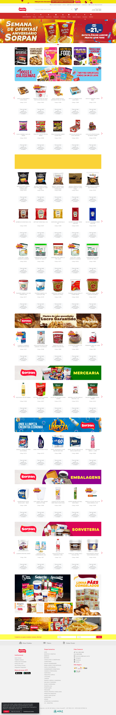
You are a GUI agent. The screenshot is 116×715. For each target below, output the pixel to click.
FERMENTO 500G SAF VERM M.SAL (92, 346)
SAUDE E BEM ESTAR (49, 695)
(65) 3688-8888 (78, 654)
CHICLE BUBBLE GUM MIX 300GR (23, 135)
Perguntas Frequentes (20, 667)
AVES (45, 652)
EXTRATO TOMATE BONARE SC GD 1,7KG (40, 398)
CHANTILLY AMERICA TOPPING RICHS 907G (23, 346)
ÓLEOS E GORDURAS (49, 684)
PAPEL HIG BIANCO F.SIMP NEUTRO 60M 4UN (58, 450)
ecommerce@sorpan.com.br (82, 656)
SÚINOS (46, 699)
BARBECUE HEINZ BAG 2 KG (23, 222)
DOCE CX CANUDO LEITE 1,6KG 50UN (75, 99)
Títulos (48, 643)
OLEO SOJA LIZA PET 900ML (23, 397)
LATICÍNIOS (47, 676)
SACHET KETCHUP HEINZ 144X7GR (75, 222)
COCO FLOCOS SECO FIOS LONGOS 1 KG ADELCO (40, 346)
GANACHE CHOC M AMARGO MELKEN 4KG (58, 346)
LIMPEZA (46, 678)
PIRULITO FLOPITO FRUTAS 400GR (41, 135)
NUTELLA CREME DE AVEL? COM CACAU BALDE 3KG (40, 99)
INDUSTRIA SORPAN (49, 674)
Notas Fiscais (70, 643)
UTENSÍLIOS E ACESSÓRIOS (51, 701)
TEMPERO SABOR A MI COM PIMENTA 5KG (23, 294)
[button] (55, 44)
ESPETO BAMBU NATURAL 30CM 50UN (75, 502)
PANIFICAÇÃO (48, 688)
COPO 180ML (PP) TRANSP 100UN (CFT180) (41, 502)
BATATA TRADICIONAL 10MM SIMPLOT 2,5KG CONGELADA (58, 188)
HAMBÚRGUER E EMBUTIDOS (52, 669)
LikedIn (77, 662)
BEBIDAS (46, 656)
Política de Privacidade (20, 661)
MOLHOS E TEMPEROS (50, 682)
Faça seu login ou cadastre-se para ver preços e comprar (23, 111)
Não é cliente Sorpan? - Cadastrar (78, 4)
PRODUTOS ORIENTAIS (50, 693)
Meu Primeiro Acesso (20, 665)
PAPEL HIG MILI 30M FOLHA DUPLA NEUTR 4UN (75, 450)
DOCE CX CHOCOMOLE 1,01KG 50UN (23, 99)
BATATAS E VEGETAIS (50, 654)
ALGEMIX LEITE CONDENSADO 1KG (41, 554)
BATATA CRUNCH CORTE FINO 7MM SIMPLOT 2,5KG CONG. (41, 188)
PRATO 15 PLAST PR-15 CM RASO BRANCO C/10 (92, 502)
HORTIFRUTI (47, 673)
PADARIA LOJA (48, 686)
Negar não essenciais (15, 711)
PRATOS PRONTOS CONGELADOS (53, 691)
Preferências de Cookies (28, 711)
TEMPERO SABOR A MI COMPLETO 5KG (41, 294)
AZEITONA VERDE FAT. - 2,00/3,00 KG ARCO (58, 294)
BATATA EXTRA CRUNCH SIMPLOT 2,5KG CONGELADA (23, 188)
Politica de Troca (19, 663)
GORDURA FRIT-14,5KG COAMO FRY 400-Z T (41, 258)
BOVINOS (46, 657)
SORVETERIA (47, 697)
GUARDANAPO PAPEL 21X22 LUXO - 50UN (23, 502)
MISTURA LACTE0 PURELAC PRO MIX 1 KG (75, 398)
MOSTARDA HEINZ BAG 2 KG (58, 222)
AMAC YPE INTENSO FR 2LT (40, 449)
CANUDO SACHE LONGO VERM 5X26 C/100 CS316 (58, 502)
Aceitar (6, 711)
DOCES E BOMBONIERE (50, 663)
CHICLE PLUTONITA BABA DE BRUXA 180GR (93, 135)
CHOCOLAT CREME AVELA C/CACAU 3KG (75, 554)
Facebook (78, 660)
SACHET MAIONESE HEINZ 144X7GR (93, 222)
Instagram (78, 658)
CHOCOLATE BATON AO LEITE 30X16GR (75, 135)
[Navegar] (2, 30)
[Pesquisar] (71, 9)
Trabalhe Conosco (19, 660)
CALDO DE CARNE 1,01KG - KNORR (92, 398)
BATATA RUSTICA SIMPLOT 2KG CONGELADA (93, 187)
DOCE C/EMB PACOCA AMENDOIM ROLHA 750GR (58, 99)
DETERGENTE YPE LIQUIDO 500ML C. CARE (93, 450)
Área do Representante (96, 4)
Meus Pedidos (27, 643)
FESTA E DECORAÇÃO (50, 667)
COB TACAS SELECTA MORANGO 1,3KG (58, 554)
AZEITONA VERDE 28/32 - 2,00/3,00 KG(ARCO (92, 294)
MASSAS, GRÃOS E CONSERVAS (52, 680)
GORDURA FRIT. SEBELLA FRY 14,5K (58, 258)
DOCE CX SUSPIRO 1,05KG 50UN (93, 99)
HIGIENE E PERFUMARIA (50, 671)
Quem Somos (18, 658)
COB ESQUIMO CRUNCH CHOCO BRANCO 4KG (92, 554)
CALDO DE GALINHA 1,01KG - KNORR (58, 398)
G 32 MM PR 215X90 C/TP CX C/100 (75, 346)
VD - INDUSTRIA (48, 703)
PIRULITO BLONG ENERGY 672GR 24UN (58, 135)
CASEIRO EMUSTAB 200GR (23, 553)
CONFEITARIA (47, 661)
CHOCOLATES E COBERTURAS (52, 659)
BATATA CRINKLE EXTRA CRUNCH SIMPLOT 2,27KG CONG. (75, 188)
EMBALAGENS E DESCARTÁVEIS (52, 665)
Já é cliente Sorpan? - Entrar (58, 4)
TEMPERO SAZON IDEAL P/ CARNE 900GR (75, 294)
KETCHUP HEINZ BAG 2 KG (41, 222)
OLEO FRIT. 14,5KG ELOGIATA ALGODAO (23, 258)
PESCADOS (47, 690)
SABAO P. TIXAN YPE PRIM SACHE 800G (23, 450)
